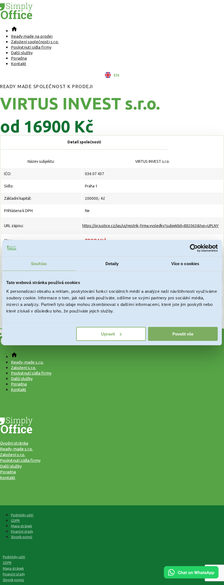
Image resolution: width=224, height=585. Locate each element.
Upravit (108, 333)
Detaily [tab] (112, 263)
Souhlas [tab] (39, 263)
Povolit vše (182, 333)
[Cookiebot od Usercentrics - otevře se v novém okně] (194, 248)
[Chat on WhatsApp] (191, 576)
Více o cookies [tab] (185, 263)
